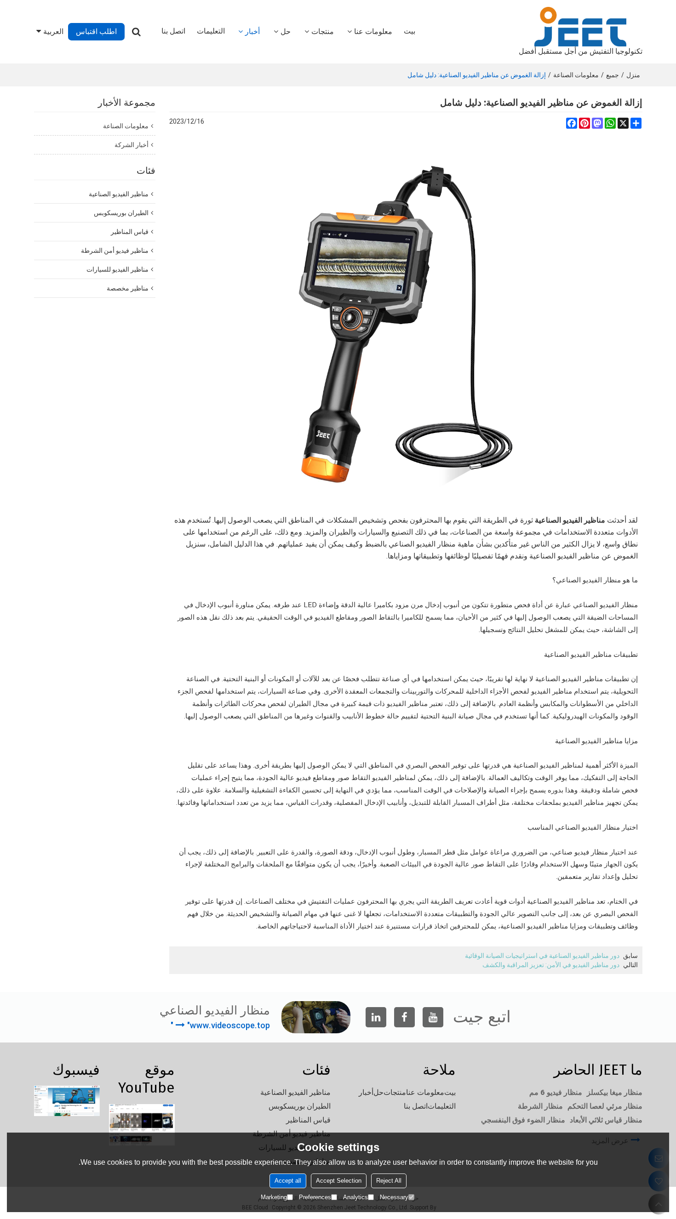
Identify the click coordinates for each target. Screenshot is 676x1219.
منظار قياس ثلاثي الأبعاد (606, 1120)
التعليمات (211, 31)
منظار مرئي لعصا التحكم (604, 1106)
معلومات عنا (373, 31)
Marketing (274, 1197)
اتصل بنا (173, 31)
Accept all (288, 1180)
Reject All (388, 1180)
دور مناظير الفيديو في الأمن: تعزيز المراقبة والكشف (550, 964)
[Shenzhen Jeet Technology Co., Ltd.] (580, 26)
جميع (612, 75)
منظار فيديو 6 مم (555, 1092)
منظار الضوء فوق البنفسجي (523, 1120)
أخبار (252, 31)
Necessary (394, 1197)
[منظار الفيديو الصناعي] (406, 324)
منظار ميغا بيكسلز (614, 1092)
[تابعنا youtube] (433, 1017)
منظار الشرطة (540, 1106)
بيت (409, 31)
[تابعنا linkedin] (376, 1017)
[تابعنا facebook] (404, 1017)
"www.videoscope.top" (220, 1025)
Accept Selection (338, 1180)
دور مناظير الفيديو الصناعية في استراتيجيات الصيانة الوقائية (542, 955)
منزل (633, 75)
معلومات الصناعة (576, 75)
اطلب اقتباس (96, 31)
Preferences (315, 1197)
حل (286, 31)
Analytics (355, 1197)
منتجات (322, 31)
